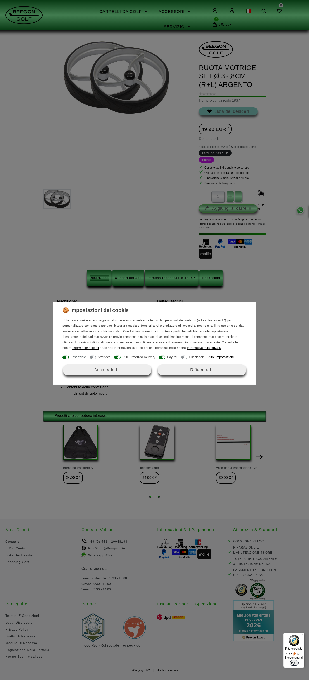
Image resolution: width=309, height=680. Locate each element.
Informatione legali (85, 347)
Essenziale (78, 357)
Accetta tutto (107, 370)
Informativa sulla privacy (204, 347)
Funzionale (197, 357)
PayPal (172, 357)
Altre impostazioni (221, 357)
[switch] (294, 663)
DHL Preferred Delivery (138, 357)
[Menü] (301, 635)
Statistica (104, 357)
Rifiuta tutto (202, 370)
